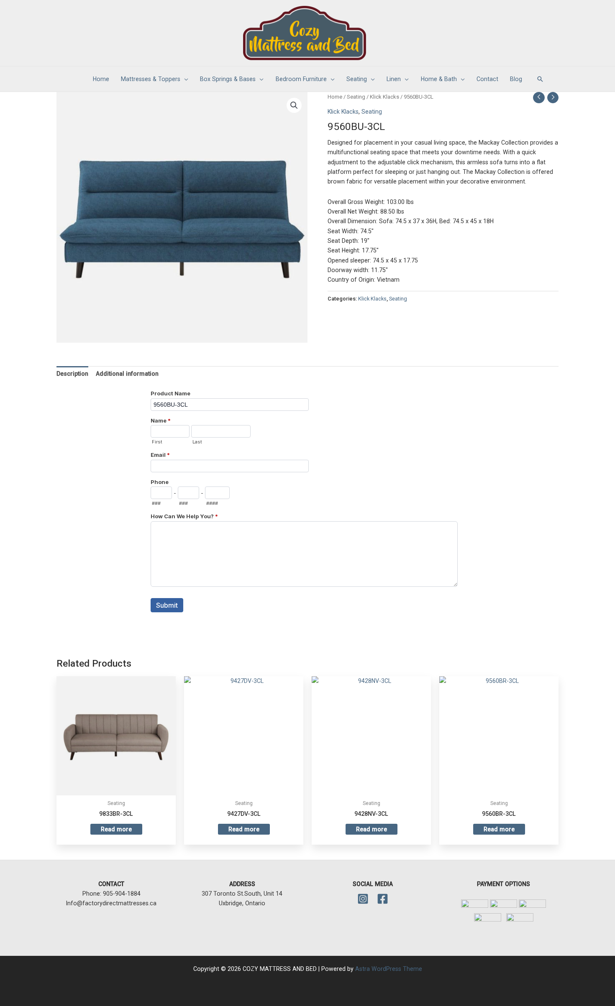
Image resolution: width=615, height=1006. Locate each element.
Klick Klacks (384, 97)
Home (335, 97)
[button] (540, 79)
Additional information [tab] (127, 373)
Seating (356, 97)
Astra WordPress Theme (388, 968)
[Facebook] (382, 898)
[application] (184, 79)
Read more (116, 829)
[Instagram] (363, 898)
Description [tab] (72, 373)
